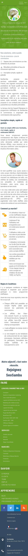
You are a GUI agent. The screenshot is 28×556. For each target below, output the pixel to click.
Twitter (10, 508)
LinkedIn (17, 508)
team (4, 479)
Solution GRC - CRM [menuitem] (8, 420)
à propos (5, 474)
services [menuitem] (5, 430)
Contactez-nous (9, 485)
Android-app (8, 546)
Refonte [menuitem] (5, 437)
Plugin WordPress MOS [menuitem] (9, 413)
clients (5, 476)
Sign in (25, 2)
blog (4, 496)
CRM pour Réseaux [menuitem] (8, 423)
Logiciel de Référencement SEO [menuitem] (11, 400)
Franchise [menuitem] (5, 453)
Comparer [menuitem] (5, 392)
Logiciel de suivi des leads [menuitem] (10, 410)
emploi (4, 482)
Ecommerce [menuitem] (6, 461)
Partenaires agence (10, 499)
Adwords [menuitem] (5, 439)
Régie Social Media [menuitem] (8, 442)
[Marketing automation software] (16, 528)
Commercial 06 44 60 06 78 (14, 550)
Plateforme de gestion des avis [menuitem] (11, 405)
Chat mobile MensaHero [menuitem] (9, 397)
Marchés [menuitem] (5, 447)
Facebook (4, 508)
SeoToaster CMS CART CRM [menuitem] (10, 418)
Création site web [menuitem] (7, 434)
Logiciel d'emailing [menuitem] (8, 408)
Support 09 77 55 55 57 (13, 553)
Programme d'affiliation (12, 501)
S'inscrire (21, 2)
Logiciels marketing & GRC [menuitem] (13, 388)
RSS (24, 508)
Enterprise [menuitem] (5, 458)
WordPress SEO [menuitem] (7, 415)
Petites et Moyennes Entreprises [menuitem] (11, 451)
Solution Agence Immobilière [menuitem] (10, 425)
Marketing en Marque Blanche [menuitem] (11, 456)
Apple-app (9, 546)
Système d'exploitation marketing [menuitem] (12, 395)
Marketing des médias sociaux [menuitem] (11, 402)
